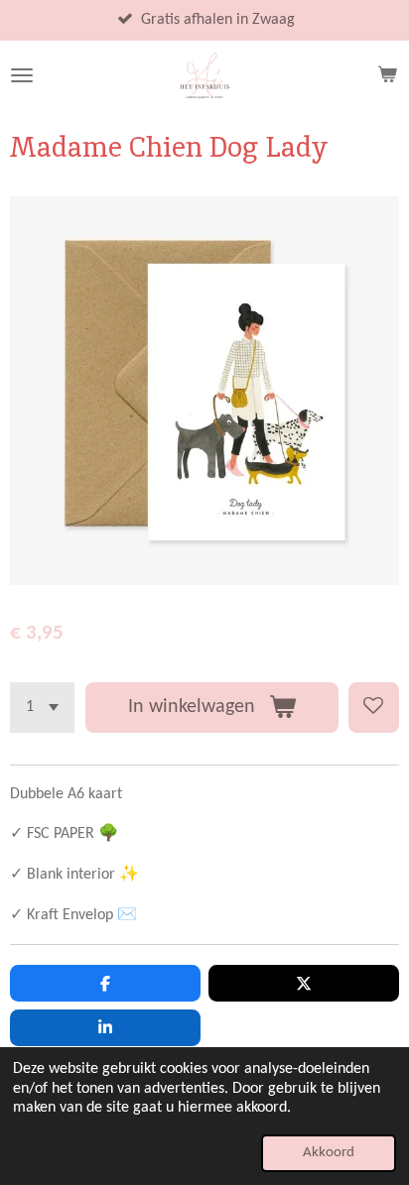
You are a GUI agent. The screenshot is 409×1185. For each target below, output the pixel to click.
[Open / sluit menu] (22, 75)
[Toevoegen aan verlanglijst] (373, 707)
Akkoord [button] (328, 1152)
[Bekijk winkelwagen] (387, 75)
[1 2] (42, 707)
